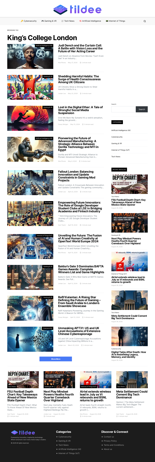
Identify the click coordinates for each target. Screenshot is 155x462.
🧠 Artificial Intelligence (90, 21)
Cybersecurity (47, 328)
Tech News (48, 203)
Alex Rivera (62, 62)
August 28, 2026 (116, 321)
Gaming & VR (47, 76)
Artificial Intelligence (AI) (44, 45)
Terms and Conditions (114, 445)
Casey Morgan (63, 124)
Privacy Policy (110, 441)
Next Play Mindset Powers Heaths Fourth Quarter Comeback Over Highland (126, 241)
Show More (55, 359)
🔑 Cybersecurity (29, 21)
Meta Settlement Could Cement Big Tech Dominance (129, 317)
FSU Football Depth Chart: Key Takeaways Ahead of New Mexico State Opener (128, 202)
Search (113, 104)
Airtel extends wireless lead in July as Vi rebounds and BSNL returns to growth (128, 280)
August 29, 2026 (116, 208)
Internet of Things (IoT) (44, 235)
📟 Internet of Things (115, 21)
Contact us (109, 436)
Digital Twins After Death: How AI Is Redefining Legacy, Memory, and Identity (128, 354)
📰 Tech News (67, 21)
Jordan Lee (62, 93)
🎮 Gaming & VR (48, 21)
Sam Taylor (62, 225)
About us (108, 449)
